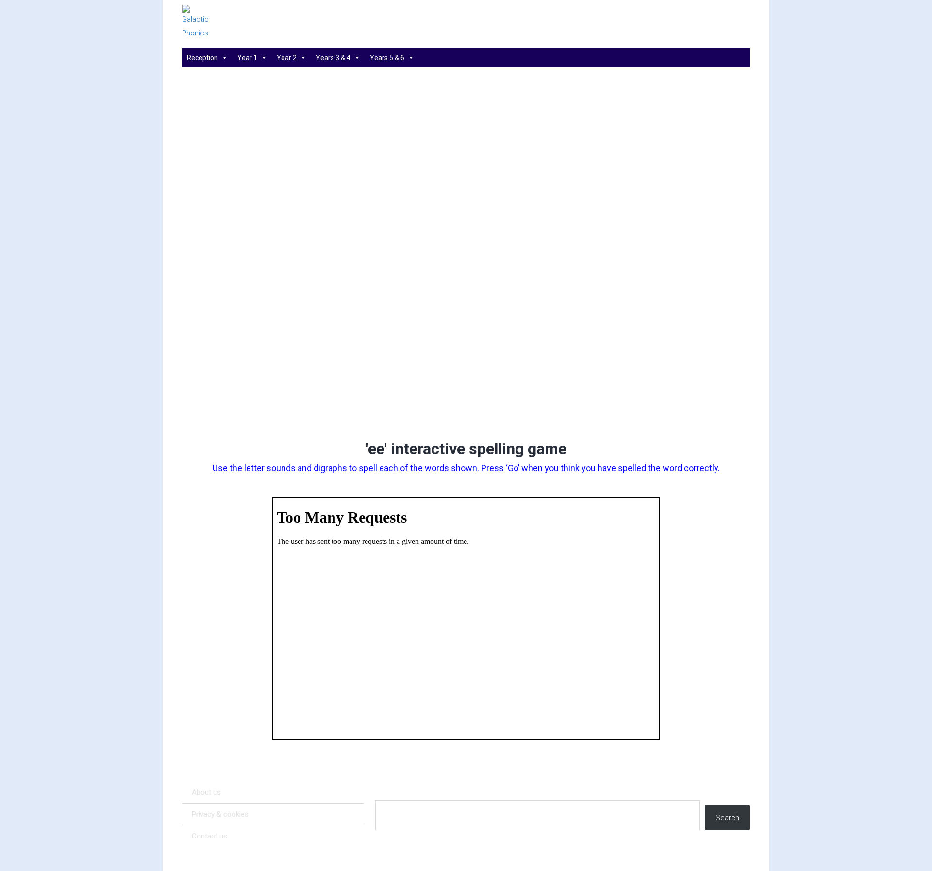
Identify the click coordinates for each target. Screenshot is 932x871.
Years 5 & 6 (387, 58)
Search (727, 817)
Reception (202, 58)
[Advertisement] (466, 357)
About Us (206, 792)
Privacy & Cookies (220, 814)
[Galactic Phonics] (213, 22)
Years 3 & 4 (333, 58)
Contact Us (209, 836)
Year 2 (287, 58)
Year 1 (247, 58)
